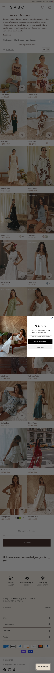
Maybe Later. (40, 347)
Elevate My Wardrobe (40, 341)
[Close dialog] (52, 318)
